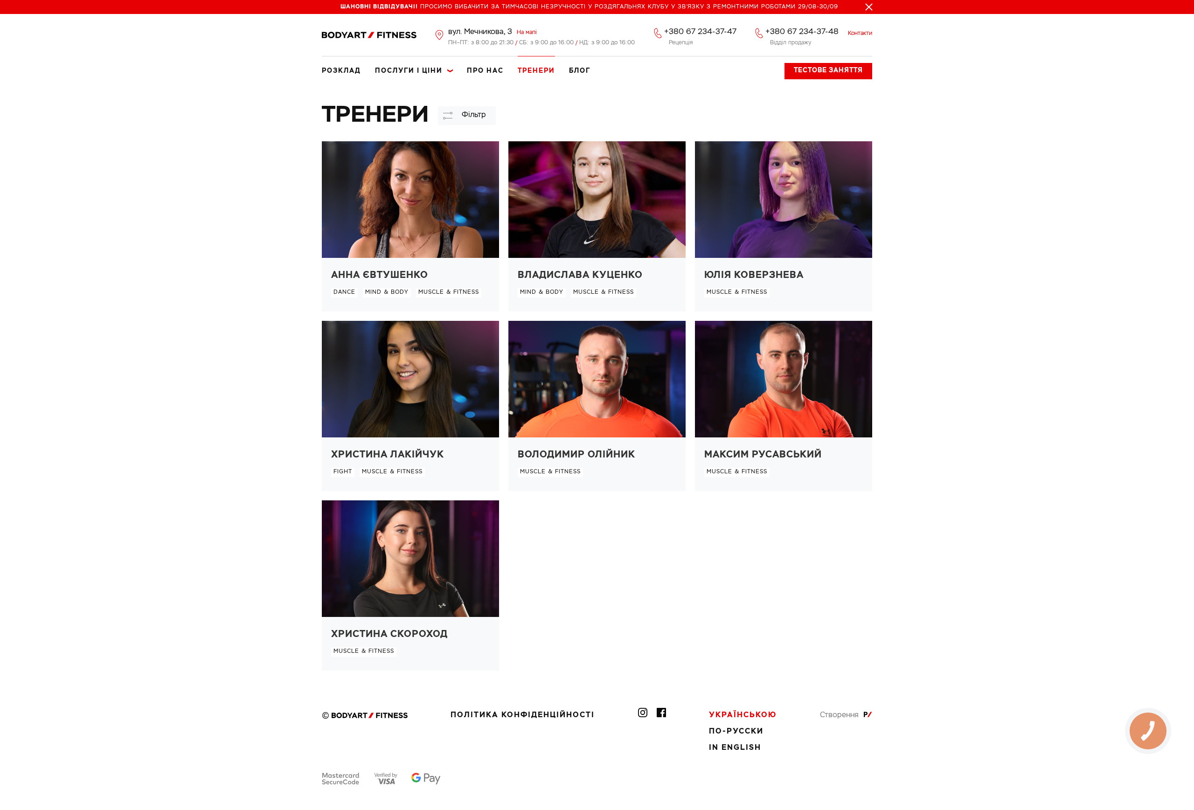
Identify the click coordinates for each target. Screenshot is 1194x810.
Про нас (485, 71)
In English (735, 748)
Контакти (860, 33)
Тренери (536, 71)
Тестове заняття (828, 70)
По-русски (736, 731)
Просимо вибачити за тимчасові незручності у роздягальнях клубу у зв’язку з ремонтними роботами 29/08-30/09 (589, 7)
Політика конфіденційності (523, 715)
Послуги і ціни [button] (409, 71)
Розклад (341, 71)
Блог (579, 71)
